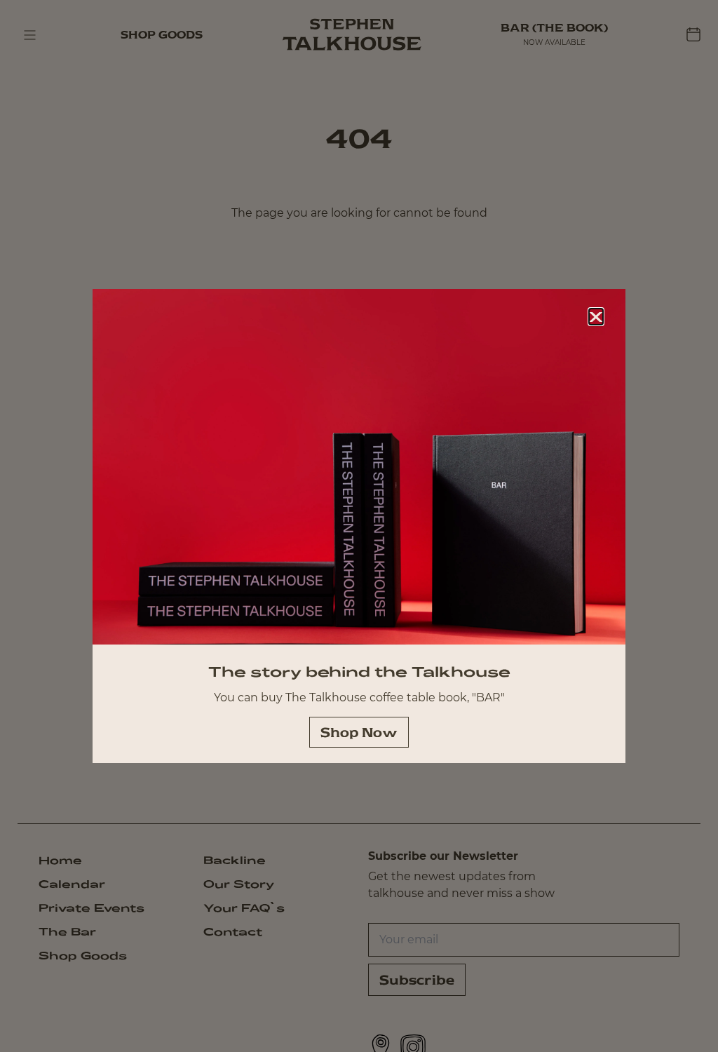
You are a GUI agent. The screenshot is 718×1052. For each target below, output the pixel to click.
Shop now (359, 732)
